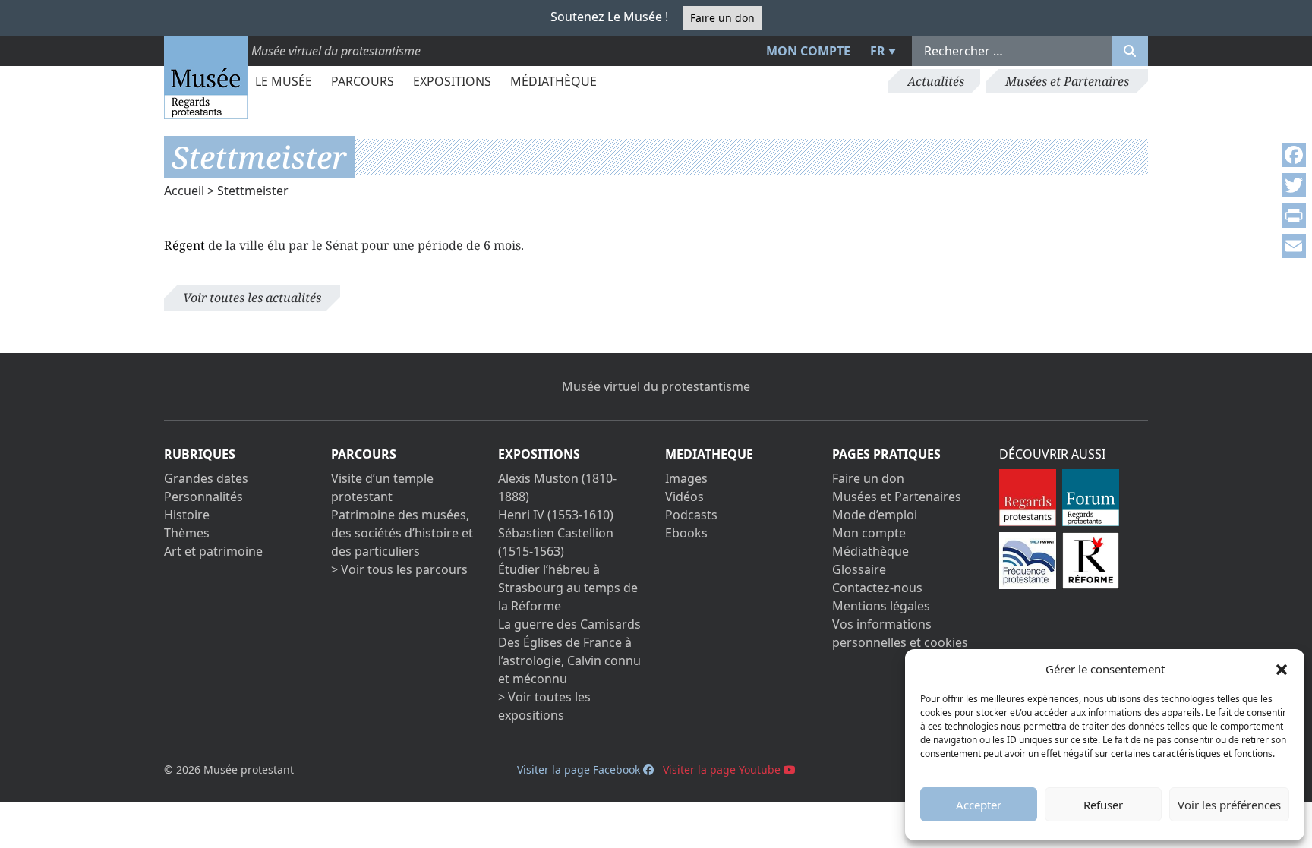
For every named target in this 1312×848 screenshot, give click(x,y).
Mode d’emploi (874, 514)
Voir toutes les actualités (252, 297)
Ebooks (686, 533)
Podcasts (691, 514)
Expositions (452, 81)
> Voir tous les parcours (399, 569)
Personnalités (203, 496)
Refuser (1103, 804)
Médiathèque (553, 81)
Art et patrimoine (213, 551)
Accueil (184, 190)
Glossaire (859, 569)
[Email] (1294, 246)
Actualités (935, 81)
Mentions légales (881, 605)
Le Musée (283, 81)
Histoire (187, 514)
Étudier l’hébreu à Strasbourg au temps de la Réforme (568, 587)
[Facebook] (1294, 155)
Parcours (362, 81)
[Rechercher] (1130, 51)
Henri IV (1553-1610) (555, 514)
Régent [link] (184, 245)
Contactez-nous (877, 587)
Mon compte (808, 51)
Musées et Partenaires (1067, 81)
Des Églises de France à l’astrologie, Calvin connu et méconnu (569, 660)
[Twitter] (1294, 185)
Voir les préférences (1229, 804)
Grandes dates (206, 478)
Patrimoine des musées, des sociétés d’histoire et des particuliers (402, 533)
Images (686, 478)
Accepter (978, 804)
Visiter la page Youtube (723, 769)
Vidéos (684, 496)
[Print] (1294, 215)
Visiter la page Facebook (580, 769)
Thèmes (187, 533)
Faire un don (722, 18)
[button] (1281, 668)
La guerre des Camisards (569, 624)
